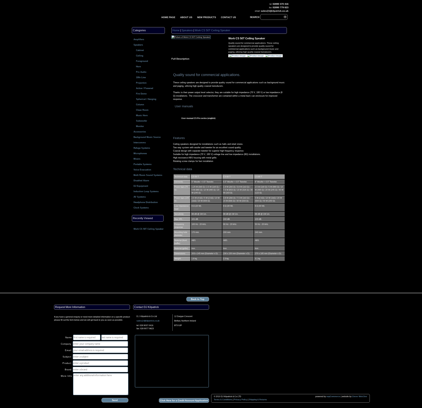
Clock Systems (141, 207)
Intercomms (140, 142)
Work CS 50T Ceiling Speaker (149, 229)
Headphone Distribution (146, 202)
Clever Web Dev (359, 396)
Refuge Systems (142, 148)
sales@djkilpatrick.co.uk (148, 321)
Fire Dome (141, 93)
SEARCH (254, 17)
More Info (66, 376)
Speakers (138, 45)
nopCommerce (333, 396)
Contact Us (228, 17)
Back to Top (197, 299)
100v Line (141, 77)
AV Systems (140, 197)
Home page (168, 17)
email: (257, 11)
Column (140, 104)
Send (115, 400)
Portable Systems (142, 164)
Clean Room (142, 110)
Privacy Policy (240, 399)
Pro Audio (141, 72)
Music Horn (142, 115)
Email (68, 350)
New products (206, 17)
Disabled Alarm (141, 180)
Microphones (140, 153)
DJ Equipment (141, 186)
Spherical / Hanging (146, 99)
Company (66, 344)
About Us (186, 17)
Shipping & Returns (258, 399)
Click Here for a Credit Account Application (184, 400)
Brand (68, 369)
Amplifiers (139, 39)
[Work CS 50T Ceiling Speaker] (237, 56)
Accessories (140, 131)
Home (176, 30)
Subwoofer (141, 121)
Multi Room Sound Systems (148, 175)
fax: (270, 7)
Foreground (142, 61)
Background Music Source (147, 137)
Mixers (137, 159)
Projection (141, 83)
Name (68, 337)
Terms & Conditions (223, 399)
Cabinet (140, 50)
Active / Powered (144, 88)
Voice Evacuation (142, 169)
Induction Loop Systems (146, 191)
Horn (138, 66)
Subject (67, 357)
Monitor (140, 126)
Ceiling (139, 55)
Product (66, 363)
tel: (271, 4)
